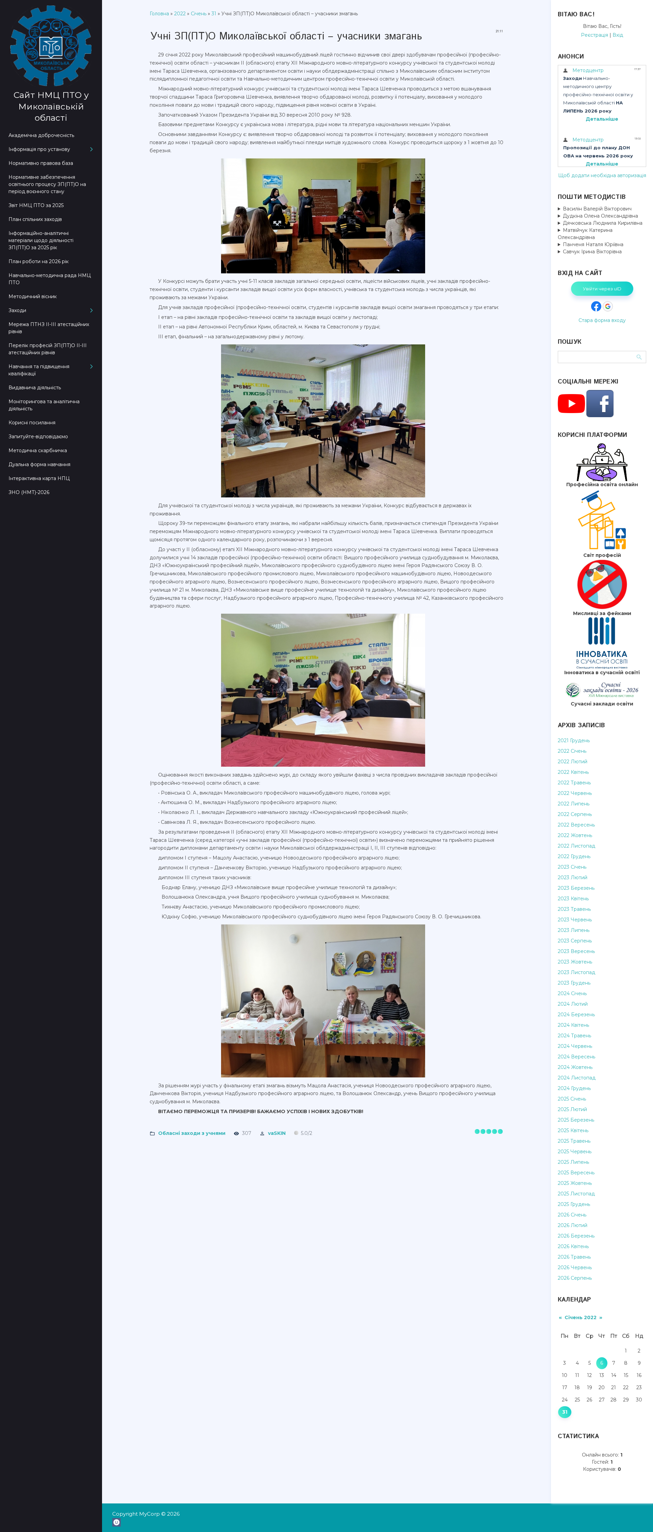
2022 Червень (575, 793)
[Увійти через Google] (608, 306)
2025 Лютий (572, 1109)
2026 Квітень (573, 1246)
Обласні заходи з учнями (191, 1133)
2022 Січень (572, 751)
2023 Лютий (572, 877)
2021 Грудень (574, 740)
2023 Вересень (576, 951)
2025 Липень (573, 1162)
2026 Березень (576, 1236)
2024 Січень (572, 993)
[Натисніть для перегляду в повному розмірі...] (326, 273)
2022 (180, 14)
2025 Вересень (576, 1173)
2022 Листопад (576, 846)
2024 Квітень (573, 1025)
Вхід (618, 35)
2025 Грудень (574, 1204)
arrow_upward (638, 1517)
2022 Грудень (574, 856)
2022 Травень (574, 783)
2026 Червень (575, 1267)
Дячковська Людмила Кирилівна (602, 223)
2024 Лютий (573, 1004)
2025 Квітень (573, 1130)
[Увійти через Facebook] (596, 306)
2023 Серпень (575, 941)
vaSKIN (277, 1133)
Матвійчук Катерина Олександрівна (585, 233)
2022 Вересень (576, 825)
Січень (198, 14)
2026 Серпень (575, 1278)
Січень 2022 (581, 1317)
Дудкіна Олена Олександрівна (600, 216)
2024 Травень (574, 1036)
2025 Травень (574, 1141)
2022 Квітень (573, 772)
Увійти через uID (602, 288)
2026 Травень (574, 1257)
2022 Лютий (572, 762)
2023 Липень (573, 930)
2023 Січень (572, 867)
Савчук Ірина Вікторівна (592, 252)
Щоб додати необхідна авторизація (602, 175)
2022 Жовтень (575, 835)
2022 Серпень (575, 814)
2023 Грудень (574, 983)
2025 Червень (574, 1151)
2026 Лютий (572, 1225)
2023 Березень (576, 888)
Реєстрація (594, 35)
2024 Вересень (576, 1057)
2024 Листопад (577, 1078)
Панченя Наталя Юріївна (593, 244)
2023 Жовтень (575, 962)
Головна (159, 14)
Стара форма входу (602, 320)
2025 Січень (572, 1099)
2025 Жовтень (575, 1183)
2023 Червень (575, 920)
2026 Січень (572, 1215)
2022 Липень (573, 804)
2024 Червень (575, 1046)
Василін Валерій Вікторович (597, 209)
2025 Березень (576, 1120)
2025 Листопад (576, 1194)
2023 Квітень (573, 899)
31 (214, 14)
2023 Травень (574, 909)
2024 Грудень (574, 1088)
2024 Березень (576, 1014)
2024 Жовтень (575, 1067)
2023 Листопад (576, 972)
